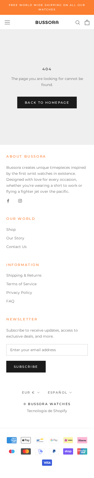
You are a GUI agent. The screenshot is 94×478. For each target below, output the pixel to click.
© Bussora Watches (47, 404)
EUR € (28, 392)
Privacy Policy (19, 292)
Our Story (15, 238)
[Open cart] (87, 22)
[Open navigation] (7, 22)
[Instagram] (20, 200)
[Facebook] (8, 200)
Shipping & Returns (24, 275)
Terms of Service (21, 284)
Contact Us (16, 246)
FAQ (10, 301)
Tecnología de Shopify (47, 410)
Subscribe (26, 367)
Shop (11, 229)
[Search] (77, 22)
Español (58, 392)
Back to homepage (47, 102)
